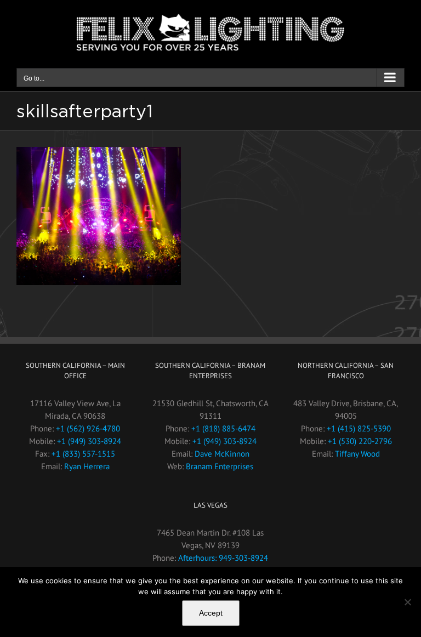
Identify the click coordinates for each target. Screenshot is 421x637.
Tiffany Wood (357, 453)
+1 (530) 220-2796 (360, 441)
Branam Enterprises (219, 466)
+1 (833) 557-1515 (83, 453)
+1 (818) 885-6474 (223, 428)
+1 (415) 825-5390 (359, 428)
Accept (211, 612)
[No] (407, 601)
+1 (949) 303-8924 (89, 441)
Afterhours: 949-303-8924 (223, 558)
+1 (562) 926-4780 (88, 428)
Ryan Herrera (87, 466)
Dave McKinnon (222, 453)
